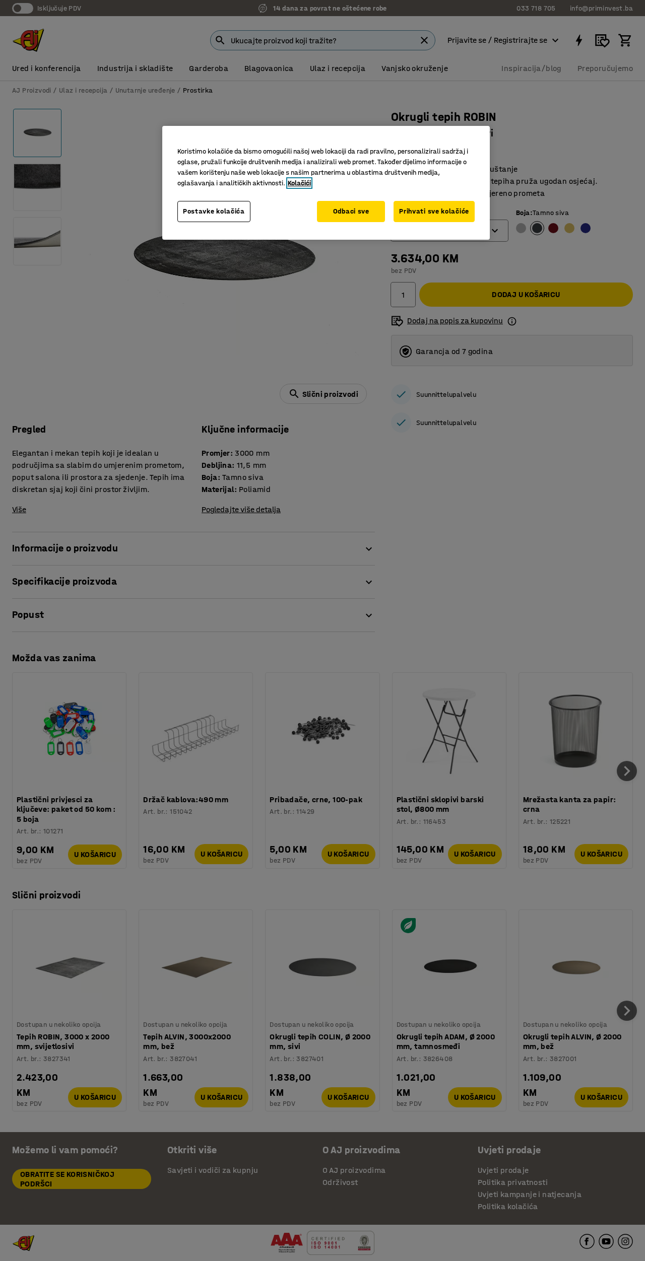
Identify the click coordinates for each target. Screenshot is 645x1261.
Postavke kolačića (214, 211)
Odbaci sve (351, 211)
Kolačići (299, 183)
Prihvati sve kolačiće (434, 211)
